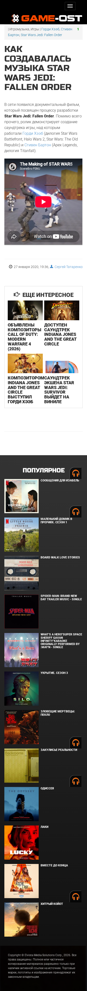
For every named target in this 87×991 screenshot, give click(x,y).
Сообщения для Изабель (60, 480)
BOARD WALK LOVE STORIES (60, 557)
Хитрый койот (52, 904)
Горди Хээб (50, 29)
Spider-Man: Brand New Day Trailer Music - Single (61, 597)
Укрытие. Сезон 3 (54, 673)
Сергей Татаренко (68, 267)
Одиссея (47, 788)
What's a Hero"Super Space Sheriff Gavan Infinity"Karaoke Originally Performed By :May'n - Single (61, 641)
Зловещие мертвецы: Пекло (58, 713)
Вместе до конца (54, 865)
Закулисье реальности (59, 750)
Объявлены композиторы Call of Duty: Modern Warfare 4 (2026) (24, 336)
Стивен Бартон (37, 145)
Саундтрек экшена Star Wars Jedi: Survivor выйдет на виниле (59, 389)
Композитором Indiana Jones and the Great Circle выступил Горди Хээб (26, 389)
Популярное (44, 470)
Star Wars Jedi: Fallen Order (41, 35)
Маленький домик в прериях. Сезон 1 (56, 520)
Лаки (44, 827)
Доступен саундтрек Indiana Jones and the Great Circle (60, 334)
